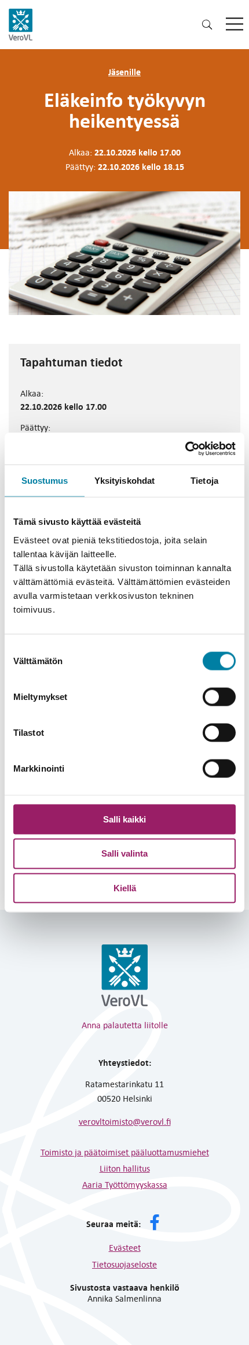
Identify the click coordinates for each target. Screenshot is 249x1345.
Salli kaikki (124, 819)
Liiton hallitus (125, 1168)
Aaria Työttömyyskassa (124, 1184)
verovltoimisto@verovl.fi (125, 1121)
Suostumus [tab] (44, 481)
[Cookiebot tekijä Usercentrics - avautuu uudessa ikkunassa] (185, 448)
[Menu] (234, 24)
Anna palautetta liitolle (125, 1025)
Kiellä (124, 888)
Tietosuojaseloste (124, 1264)
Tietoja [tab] (204, 481)
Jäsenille (124, 71)
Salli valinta (124, 853)
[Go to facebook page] (155, 1223)
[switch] (219, 696)
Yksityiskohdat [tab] (124, 481)
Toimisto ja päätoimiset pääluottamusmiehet (125, 1152)
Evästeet (125, 1247)
